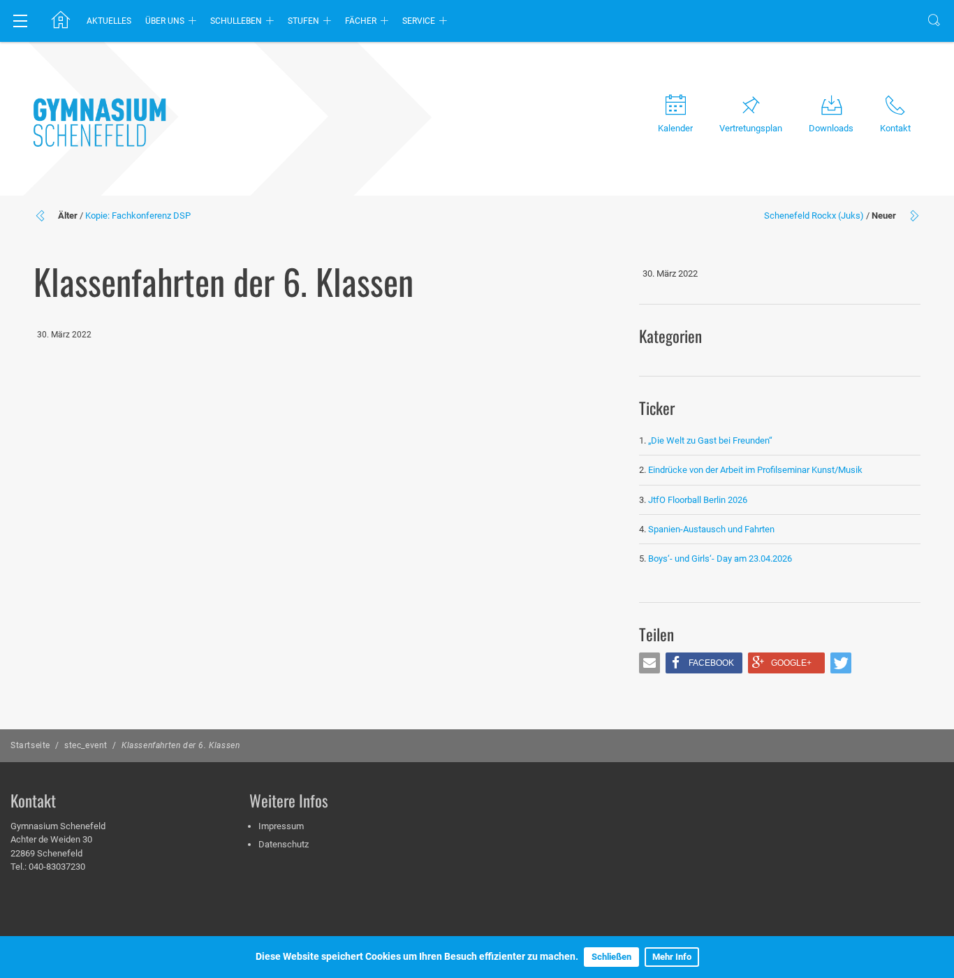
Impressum (281, 826)
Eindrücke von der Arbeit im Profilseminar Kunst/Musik (755, 470)
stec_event (86, 745)
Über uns (164, 21)
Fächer (360, 21)
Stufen (303, 21)
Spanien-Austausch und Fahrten (711, 529)
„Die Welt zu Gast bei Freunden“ (711, 440)
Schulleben (236, 21)
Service (418, 21)
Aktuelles (109, 21)
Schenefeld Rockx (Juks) (814, 215)
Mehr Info (671, 956)
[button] (649, 662)
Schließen (611, 956)
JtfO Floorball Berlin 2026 (697, 500)
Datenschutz (283, 844)
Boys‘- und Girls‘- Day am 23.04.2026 (720, 558)
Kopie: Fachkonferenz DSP (138, 215)
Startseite (30, 745)
